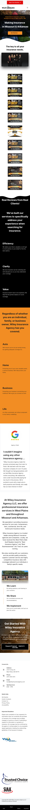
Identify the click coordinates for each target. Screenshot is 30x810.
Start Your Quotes (14, 2)
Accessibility (5, 705)
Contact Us (5, 701)
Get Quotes (5, 697)
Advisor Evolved (12, 801)
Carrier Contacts (6, 699)
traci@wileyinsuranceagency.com (16, 682)
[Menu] (27, 7)
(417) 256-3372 (11, 676)
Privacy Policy (6, 703)
